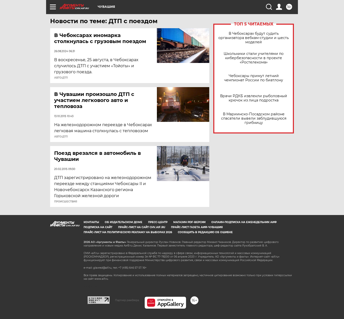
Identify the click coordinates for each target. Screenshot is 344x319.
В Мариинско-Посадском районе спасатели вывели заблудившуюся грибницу (253, 118)
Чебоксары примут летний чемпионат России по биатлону (253, 78)
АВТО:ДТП (61, 78)
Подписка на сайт (98, 227)
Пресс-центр (157, 222)
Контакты (91, 222)
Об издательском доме (123, 222)
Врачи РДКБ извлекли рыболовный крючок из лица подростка (253, 98)
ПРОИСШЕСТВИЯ (65, 201)
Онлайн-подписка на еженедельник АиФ (244, 222)
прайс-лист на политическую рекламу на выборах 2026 (128, 232)
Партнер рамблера (127, 300)
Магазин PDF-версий (189, 222)
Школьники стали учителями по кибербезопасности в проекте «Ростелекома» (254, 58)
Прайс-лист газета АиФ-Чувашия (197, 227)
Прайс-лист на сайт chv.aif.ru (141, 227)
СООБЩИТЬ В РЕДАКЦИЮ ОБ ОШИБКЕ (205, 232)
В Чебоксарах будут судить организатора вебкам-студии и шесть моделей (253, 37)
